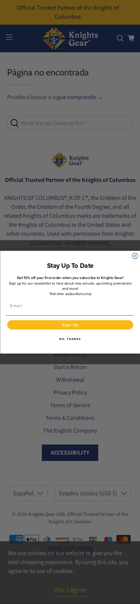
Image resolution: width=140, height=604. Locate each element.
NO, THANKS (70, 339)
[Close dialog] (135, 255)
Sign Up (70, 324)
